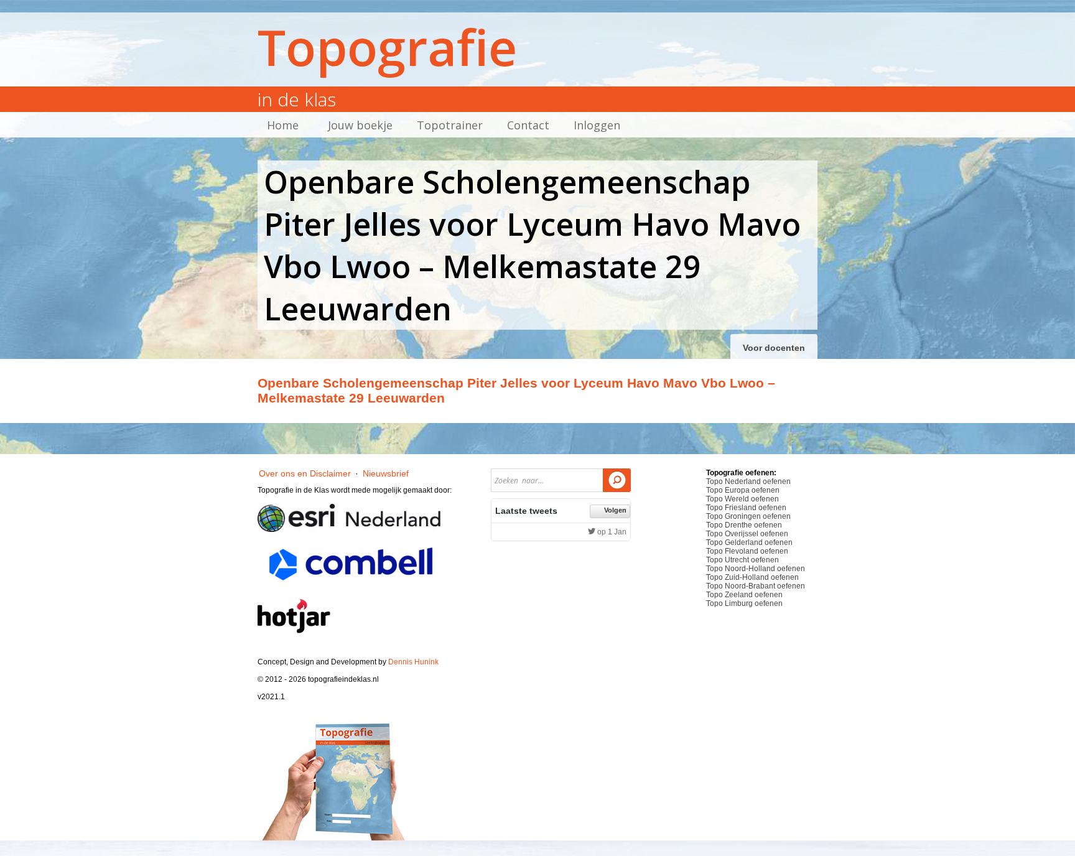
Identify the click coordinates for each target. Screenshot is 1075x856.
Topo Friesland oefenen (746, 507)
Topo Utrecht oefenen (742, 560)
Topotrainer (450, 125)
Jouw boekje (360, 125)
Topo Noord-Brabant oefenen (755, 586)
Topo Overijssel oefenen (747, 533)
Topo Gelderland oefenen (749, 542)
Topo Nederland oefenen (748, 481)
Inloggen (597, 125)
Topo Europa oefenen (742, 490)
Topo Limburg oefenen (744, 603)
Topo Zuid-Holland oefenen (752, 577)
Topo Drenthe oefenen (744, 525)
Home (283, 125)
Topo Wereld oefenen (742, 499)
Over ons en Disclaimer (305, 473)
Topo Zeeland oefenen (744, 594)
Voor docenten (774, 348)
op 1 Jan (610, 532)
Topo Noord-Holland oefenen (755, 568)
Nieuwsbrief (386, 473)
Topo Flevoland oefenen (747, 551)
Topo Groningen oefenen (748, 516)
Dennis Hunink (413, 662)
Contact (528, 125)
